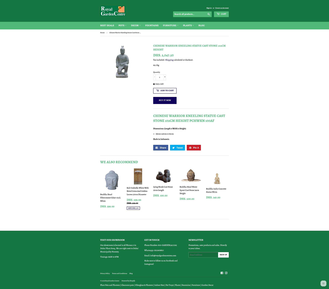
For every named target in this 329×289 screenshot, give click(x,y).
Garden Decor (207, 285)
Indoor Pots (159, 285)
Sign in (209, 8)
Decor (135, 25)
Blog (201, 25)
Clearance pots (127, 285)
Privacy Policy (105, 273)
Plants (187, 25)
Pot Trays (169, 285)
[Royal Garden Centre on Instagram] (226, 273)
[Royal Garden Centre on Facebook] (222, 273)
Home (102, 32)
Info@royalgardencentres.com (163, 255)
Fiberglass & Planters (144, 285)
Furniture (170, 25)
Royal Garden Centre (112, 281)
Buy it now (165, 100)
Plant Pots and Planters (110, 285)
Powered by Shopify (128, 281)
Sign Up (223, 254)
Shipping (169, 60)
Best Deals (107, 25)
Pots (121, 25)
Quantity (156, 72)
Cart (223, 14)
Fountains (151, 25)
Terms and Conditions (119, 273)
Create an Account (222, 8)
